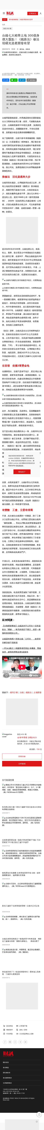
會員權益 (6, 1067)
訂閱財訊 (32, 13)
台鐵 (22, 692)
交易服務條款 (7, 1083)
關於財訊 (6, 1062)
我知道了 (22, 472)
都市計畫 (14, 692)
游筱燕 (28, 49)
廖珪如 (22, 49)
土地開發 (37, 692)
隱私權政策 (19, 466)
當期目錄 (22, 756)
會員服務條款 (7, 1078)
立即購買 (22, 764)
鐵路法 (29, 692)
